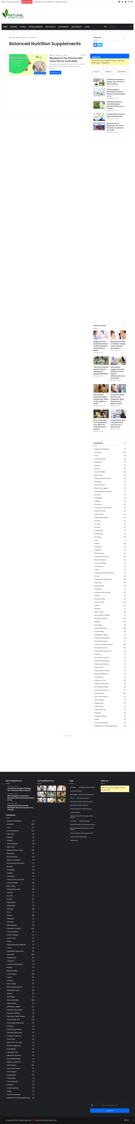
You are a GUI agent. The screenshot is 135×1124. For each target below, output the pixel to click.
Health (97, 569)
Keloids (97, 595)
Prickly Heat (99, 667)
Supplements (63, 27)
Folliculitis (98, 550)
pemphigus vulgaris (101, 635)
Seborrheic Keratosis (102, 683)
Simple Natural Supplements (78, 836)
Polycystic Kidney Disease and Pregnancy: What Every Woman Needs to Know (117, 399)
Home (5, 27)
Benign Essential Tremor (103, 478)
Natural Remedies (35, 27)
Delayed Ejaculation (101, 517)
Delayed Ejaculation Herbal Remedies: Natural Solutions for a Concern (115, 105)
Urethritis (98, 713)
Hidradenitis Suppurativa (103, 579)
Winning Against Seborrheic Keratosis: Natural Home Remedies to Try (116, 92)
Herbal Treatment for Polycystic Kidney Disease (81, 816)
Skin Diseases (99, 700)
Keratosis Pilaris (100, 599)
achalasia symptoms (76, 791)
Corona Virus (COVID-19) (103, 508)
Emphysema (99, 530)
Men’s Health (50, 27)
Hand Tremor (99, 566)
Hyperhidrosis (99, 586)
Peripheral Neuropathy (102, 638)
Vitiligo (97, 719)
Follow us (104, 781)
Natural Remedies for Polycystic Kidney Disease (82, 828)
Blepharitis (98, 481)
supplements (74, 840)
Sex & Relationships (101, 687)
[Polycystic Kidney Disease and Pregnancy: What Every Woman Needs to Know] (118, 388)
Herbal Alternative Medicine (104, 573)
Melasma (98, 608)
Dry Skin (97, 524)
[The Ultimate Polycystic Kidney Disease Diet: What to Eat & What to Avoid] (101, 388)
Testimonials (99, 706)
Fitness (23, 27)
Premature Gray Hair (102, 664)
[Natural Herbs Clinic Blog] (13, 13)
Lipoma (97, 605)
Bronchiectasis (100, 485)
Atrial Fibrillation (100, 472)
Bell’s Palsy (98, 475)
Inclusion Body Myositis (103, 592)
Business (13, 27)
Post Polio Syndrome (102, 657)
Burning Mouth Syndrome (103, 491)
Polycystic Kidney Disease (104, 644)
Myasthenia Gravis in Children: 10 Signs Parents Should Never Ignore (56, 2)
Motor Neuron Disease (102, 615)
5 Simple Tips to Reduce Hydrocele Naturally (116, 115)
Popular (96, 72)
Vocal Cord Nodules (101, 722)
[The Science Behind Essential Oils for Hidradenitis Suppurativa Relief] (101, 360)
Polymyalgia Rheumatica (103, 651)
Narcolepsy (98, 625)
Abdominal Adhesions (102, 449)
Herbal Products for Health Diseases (81, 809)
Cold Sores (98, 504)
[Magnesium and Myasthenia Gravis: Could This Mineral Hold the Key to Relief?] (101, 335)
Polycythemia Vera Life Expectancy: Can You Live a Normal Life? (118, 423)
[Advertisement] (90, 10)
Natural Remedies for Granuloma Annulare (82, 824)
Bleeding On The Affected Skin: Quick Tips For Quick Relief (66, 60)
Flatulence (98, 547)
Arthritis (97, 468)
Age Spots (98, 462)
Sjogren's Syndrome (101, 690)
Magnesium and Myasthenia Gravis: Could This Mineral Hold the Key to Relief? (100, 346)
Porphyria (98, 654)
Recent (108, 72)
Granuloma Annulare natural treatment (81, 801)
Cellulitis (97, 501)
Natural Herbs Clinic (50, 1120)
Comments (122, 72)
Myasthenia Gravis (101, 618)
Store (87, 27)
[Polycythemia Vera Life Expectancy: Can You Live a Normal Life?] (118, 414)
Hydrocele (98, 582)
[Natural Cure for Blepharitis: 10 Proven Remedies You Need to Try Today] (99, 126)
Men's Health (99, 612)
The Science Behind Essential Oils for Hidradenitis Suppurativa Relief (100, 370)
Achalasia (98, 452)
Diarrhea (98, 521)
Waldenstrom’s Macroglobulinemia (106, 726)
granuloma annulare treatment (79, 805)
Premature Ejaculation (102, 661)
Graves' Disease (100, 560)
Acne (96, 455)
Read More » (55, 72)
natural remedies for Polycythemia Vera (81, 833)
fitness (72, 798)
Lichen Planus (99, 602)
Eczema (97, 527)
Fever (97, 540)
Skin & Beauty (77, 27)
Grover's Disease (100, 563)
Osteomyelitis (99, 631)
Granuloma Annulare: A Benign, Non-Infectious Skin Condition (116, 81)
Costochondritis (100, 511)
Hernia (97, 576)
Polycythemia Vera (101, 648)
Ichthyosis (98, 589)
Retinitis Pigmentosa (102, 674)
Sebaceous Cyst (100, 680)
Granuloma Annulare (102, 556)
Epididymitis (99, 534)
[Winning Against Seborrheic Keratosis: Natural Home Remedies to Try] (99, 92)
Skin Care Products (101, 696)
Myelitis (97, 622)
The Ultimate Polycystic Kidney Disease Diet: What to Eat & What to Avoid (100, 399)
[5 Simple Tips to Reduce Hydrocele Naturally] (99, 117)
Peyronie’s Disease (101, 641)
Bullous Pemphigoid (101, 488)
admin (53, 55)
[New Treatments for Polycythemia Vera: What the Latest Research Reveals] (101, 414)
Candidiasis (98, 498)
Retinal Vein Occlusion (102, 670)
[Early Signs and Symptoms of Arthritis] (41, 788)
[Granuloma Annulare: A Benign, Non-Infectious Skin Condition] (99, 82)
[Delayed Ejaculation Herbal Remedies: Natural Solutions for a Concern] (99, 105)
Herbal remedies (75, 812)
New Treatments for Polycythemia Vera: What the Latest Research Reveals (100, 424)
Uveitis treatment (101, 716)
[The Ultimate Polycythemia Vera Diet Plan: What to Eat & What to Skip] (51, 800)
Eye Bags (98, 537)
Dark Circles (99, 514)
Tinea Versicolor (100, 709)
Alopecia (98, 465)
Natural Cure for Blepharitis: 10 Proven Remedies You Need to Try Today (115, 126)
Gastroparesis (99, 553)
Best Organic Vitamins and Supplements (82, 794)
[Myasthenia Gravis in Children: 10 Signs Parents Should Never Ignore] (118, 335)
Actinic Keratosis (100, 459)
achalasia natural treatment (87, 787)
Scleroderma (99, 677)
